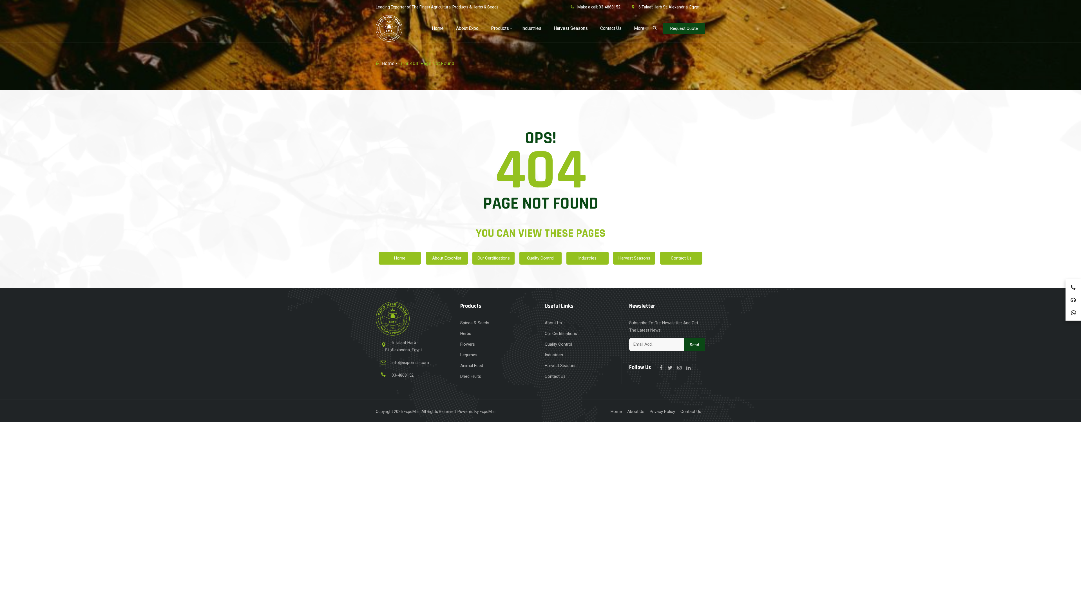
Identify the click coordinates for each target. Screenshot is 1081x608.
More (639, 28)
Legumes (468, 354)
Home (438, 28)
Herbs (465, 333)
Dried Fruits (470, 376)
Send (694, 345)
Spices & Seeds (474, 322)
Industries (531, 28)
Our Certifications (493, 258)
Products (500, 28)
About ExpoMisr (446, 258)
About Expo (467, 28)
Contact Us (611, 28)
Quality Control (540, 258)
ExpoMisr (412, 411)
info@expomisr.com (410, 362)
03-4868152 (609, 7)
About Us (553, 322)
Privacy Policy (662, 411)
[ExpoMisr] (389, 27)
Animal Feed (471, 365)
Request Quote (684, 28)
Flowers (467, 344)
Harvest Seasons (571, 28)
